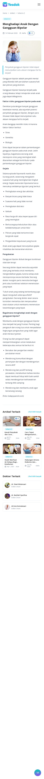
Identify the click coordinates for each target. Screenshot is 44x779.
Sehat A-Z (21, 13)
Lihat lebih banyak (34, 412)
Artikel (12, 13)
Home (5, 13)
